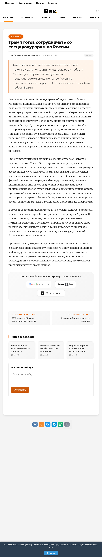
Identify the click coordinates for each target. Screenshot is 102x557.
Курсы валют (25, 3)
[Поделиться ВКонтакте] (35, 424)
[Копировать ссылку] (67, 424)
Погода (40, 3)
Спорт (62, 17)
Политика (8, 17)
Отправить (20, 390)
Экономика (27, 17)
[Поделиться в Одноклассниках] (41, 424)
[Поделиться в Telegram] (54, 424)
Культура (77, 17)
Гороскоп (53, 3)
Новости (9, 3)
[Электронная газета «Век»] (51, 11)
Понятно (51, 553)
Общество (46, 17)
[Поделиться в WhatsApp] (60, 424)
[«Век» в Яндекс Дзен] (65, 284)
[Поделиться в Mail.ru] (47, 424)
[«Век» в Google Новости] (39, 284)
